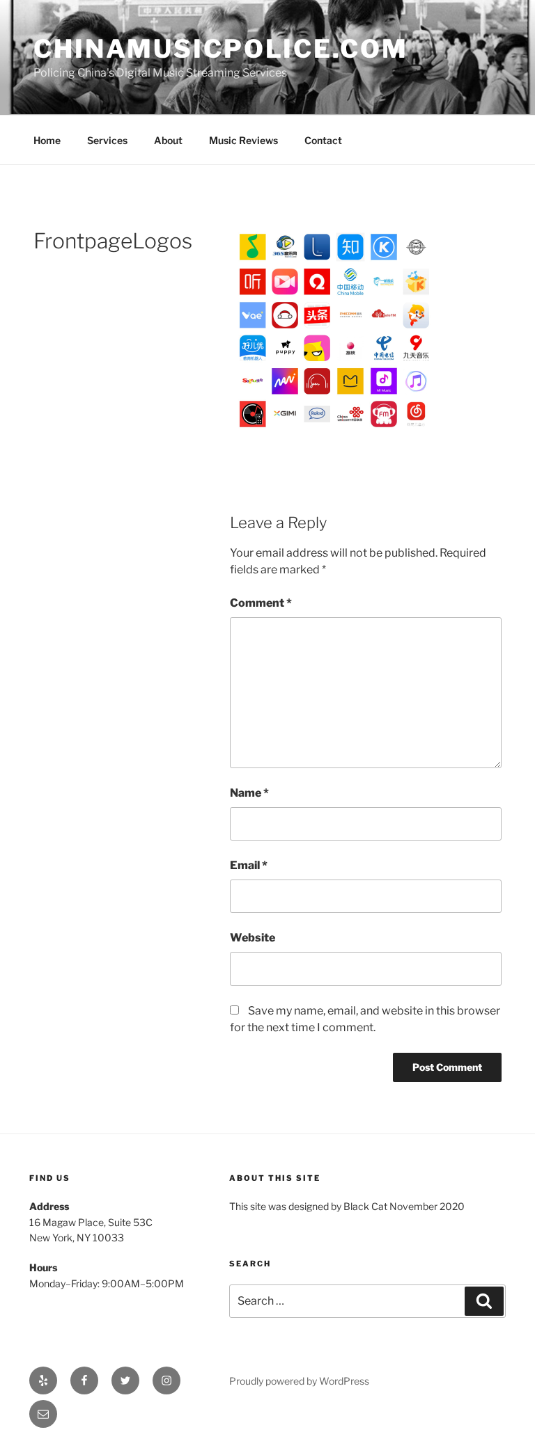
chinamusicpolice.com (220, 48)
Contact (323, 140)
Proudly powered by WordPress (299, 1381)
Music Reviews (243, 140)
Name (249, 792)
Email (249, 865)
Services (107, 140)
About (168, 140)
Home (47, 140)
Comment (261, 603)
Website (252, 937)
